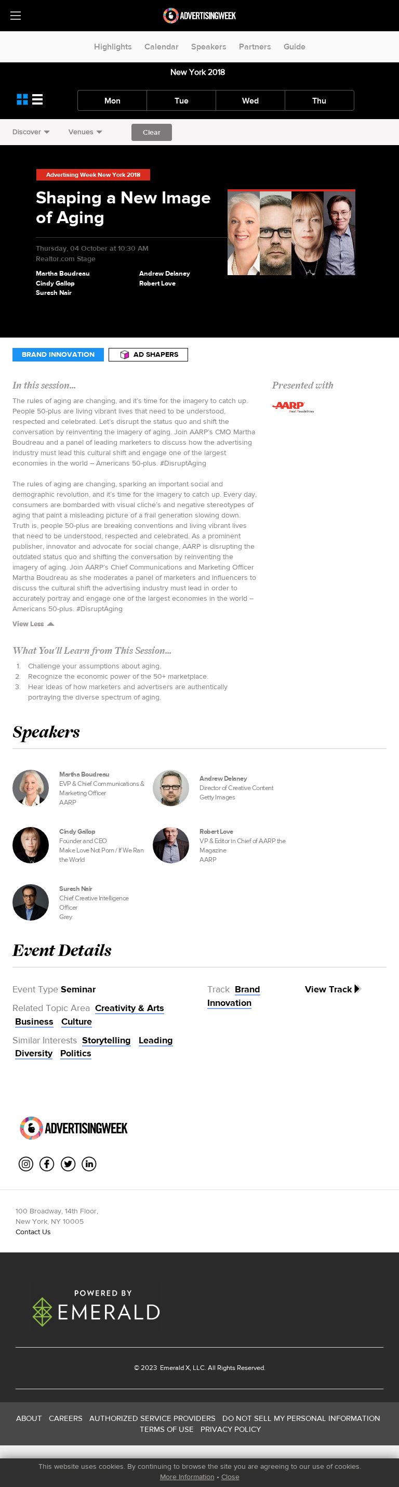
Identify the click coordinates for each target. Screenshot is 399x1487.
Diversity (33, 1053)
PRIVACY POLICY (231, 1429)
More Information (187, 1476)
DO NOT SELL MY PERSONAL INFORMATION (301, 1418)
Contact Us (33, 1231)
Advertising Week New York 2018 (93, 174)
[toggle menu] (15, 15)
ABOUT (29, 1418)
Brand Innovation (58, 354)
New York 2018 (197, 72)
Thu (319, 100)
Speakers (209, 46)
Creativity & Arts (129, 1008)
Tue (182, 100)
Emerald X (174, 1368)
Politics (75, 1053)
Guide (294, 46)
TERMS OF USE (167, 1429)
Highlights (113, 46)
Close (230, 1476)
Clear (152, 132)
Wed (250, 100)
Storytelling (106, 1040)
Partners (255, 46)
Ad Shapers (156, 354)
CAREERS (66, 1418)
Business (34, 1021)
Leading (156, 1040)
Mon (112, 100)
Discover (26, 131)
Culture (76, 1021)
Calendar (161, 46)
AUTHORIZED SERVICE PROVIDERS (152, 1418)
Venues (81, 131)
